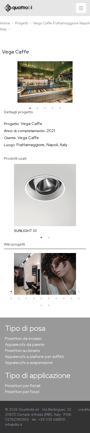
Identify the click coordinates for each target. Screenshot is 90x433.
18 (63, 298)
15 (41, 298)
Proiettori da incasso (23, 338)
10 (78, 291)
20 (78, 298)
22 (48, 305)
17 (56, 298)
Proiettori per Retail (22, 385)
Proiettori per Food (22, 391)
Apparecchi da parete (24, 344)
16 (48, 298)
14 (33, 298)
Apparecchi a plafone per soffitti (34, 356)
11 (11, 298)
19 (71, 298)
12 (18, 298)
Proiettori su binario (22, 350)
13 (26, 298)
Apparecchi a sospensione (29, 362)
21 (41, 305)
